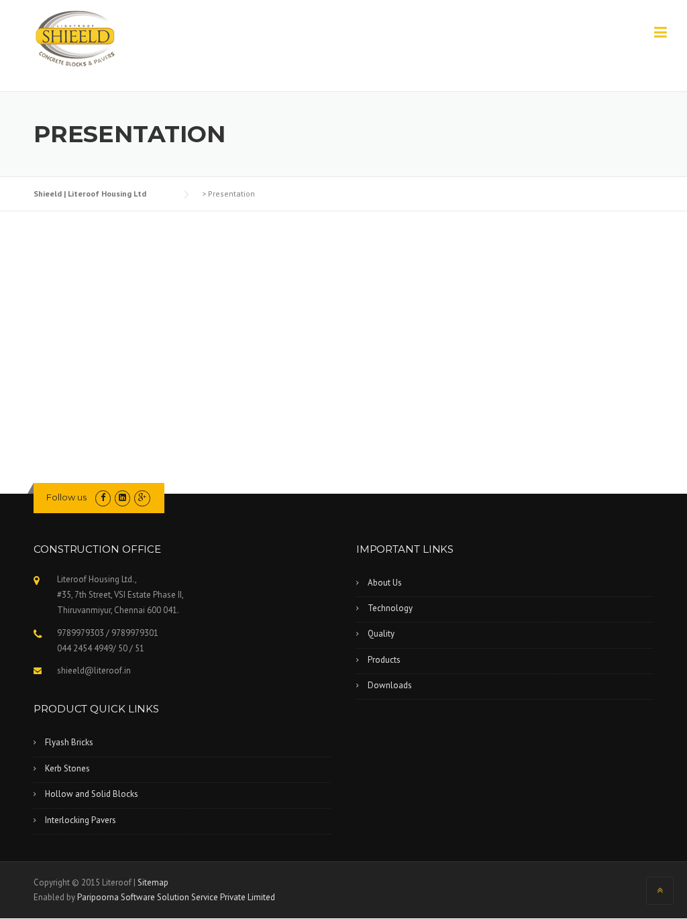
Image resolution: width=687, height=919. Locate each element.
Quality (381, 633)
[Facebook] (103, 497)
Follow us (66, 497)
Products (384, 659)
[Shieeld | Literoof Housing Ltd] (78, 40)
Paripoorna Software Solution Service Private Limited (176, 897)
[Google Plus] (142, 497)
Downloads (390, 685)
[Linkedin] (122, 497)
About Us (385, 582)
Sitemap (153, 882)
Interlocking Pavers (80, 820)
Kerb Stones (67, 768)
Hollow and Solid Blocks (91, 794)
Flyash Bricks (69, 742)
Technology (390, 608)
